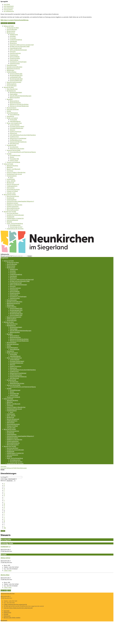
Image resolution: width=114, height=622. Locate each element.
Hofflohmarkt (11, 179)
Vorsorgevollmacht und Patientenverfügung (23, 152)
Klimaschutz (13, 133)
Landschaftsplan (15, 125)
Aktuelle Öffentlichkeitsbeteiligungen (20, 96)
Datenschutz (7, 612)
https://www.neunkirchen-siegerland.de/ (18, 608)
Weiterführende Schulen (17, 148)
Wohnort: (3, 480)
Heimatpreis (10, 116)
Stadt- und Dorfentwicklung (15, 223)
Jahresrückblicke (14, 56)
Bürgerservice (11, 33)
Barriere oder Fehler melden (12, 617)
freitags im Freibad (12, 191)
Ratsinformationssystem (14, 82)
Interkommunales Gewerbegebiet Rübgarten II (20, 201)
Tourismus (10, 171)
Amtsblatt (13, 36)
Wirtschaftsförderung (13, 208)
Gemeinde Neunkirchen (8, 593)
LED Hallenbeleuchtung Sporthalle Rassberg (23, 135)
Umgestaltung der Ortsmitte (15, 228)
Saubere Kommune (15, 131)
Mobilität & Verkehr (12, 203)
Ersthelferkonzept (15, 155)
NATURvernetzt (14, 143)
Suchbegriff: (4, 477)
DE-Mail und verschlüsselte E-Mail (19, 46)
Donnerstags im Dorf (16, 227)
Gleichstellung (14, 60)
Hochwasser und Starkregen (18, 62)
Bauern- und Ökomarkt (13, 169)
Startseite (3, 468)
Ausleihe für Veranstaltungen (15, 215)
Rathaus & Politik (9, 26)
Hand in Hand (14, 160)
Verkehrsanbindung (12, 206)
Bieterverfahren (14, 101)
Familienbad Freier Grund (14, 174)
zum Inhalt (7, 4)
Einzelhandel (10, 198)
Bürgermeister (11, 31)
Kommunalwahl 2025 (16, 80)
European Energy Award (17, 126)
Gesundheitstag (14, 114)
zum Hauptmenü (9, 6)
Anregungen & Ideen (13, 28)
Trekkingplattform (12, 186)
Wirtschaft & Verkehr (10, 194)
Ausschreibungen (12, 29)
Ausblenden (4, 23)
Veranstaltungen (12, 85)
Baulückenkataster (15, 102)
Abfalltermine (14, 34)
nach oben (4, 590)
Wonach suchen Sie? (7, 256)
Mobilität (9, 222)
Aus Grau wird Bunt (12, 213)
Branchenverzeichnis (13, 196)
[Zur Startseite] (47, 252)
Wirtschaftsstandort (13, 210)
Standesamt (13, 41)
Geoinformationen (15, 53)
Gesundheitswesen (12, 113)
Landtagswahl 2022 (15, 77)
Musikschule (10, 182)
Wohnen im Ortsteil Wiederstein (19, 106)
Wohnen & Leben (9, 87)
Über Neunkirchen (12, 89)
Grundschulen (14, 147)
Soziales (9, 154)
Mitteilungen (10, 70)
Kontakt (6, 614)
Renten (12, 157)
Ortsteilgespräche (15, 225)
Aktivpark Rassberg (12, 165)
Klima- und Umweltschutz (14, 123)
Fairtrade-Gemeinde (13, 109)
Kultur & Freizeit (8, 164)
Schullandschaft (11, 145)
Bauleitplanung (11, 91)
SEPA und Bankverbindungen (18, 50)
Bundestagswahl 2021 (16, 75)
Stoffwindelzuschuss (16, 140)
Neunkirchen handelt (10, 211)
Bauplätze (10, 99)
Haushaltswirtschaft (16, 48)
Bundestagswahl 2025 (16, 79)
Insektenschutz (14, 137)
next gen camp (11, 193)
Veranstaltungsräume (13, 189)
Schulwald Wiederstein (16, 128)
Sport (11, 177)
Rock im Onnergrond (13, 184)
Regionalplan (14, 94)
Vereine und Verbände (13, 162)
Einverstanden (11, 23)
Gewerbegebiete (11, 199)
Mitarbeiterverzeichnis (13, 68)
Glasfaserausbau (15, 63)
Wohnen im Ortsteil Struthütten (19, 104)
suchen (2, 530)
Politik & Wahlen (11, 72)
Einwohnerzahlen (15, 58)
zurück (9, 590)
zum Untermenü (8, 8)
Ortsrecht (13, 51)
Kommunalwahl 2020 (16, 74)
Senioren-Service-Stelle (13, 150)
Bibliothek (10, 167)
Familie (9, 111)
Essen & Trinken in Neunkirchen (16, 172)
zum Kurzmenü (8, 9)
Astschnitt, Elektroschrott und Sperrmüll (22, 45)
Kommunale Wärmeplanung (18, 142)
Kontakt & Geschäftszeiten (14, 67)
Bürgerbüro (13, 43)
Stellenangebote (11, 84)
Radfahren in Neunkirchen (14, 205)
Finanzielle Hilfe (14, 159)
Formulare (13, 38)
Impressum (7, 616)
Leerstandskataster (12, 220)
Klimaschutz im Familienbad (18, 138)
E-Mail (7, 570)
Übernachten (11, 188)
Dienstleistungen (12, 65)
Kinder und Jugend (12, 118)
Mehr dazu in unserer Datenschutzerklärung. (15, 20)
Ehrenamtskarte (11, 108)
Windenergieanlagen (16, 92)
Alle (5, 528)
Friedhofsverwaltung (16, 39)
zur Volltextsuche (9, 11)
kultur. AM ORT (11, 181)
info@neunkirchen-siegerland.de (15, 604)
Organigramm (14, 55)
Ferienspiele (13, 119)
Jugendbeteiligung (15, 121)
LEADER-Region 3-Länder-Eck (15, 218)
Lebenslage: (4, 479)
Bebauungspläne (15, 97)
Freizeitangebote (12, 176)
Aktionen (12, 130)
